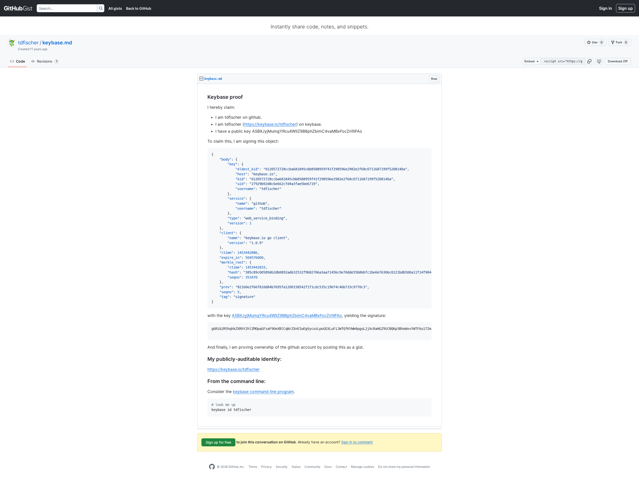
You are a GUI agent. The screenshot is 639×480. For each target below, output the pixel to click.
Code (20, 61)
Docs (328, 467)
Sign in (605, 8)
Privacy (266, 467)
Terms (253, 467)
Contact (341, 467)
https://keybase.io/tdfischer (270, 124)
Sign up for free (218, 442)
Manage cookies (362, 467)
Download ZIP (618, 61)
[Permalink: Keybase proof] (203, 97)
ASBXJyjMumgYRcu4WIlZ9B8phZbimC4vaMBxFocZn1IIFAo (287, 315)
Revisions (47, 61)
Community (312, 467)
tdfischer (28, 43)
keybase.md (57, 43)
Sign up (625, 8)
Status (296, 467)
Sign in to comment (357, 442)
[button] (589, 61)
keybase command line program (263, 391)
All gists (115, 8)
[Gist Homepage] (18, 8)
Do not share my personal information (404, 467)
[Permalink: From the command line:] (203, 381)
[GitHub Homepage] (212, 467)
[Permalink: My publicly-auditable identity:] (203, 359)
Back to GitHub (138, 8)
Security (282, 467)
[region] (319, 255)
